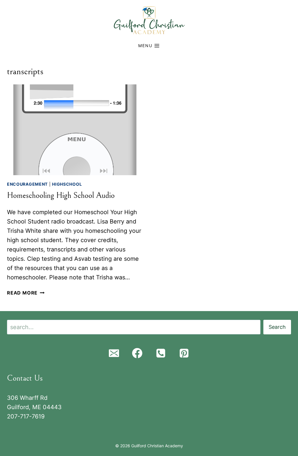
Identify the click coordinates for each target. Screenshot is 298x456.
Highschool (67, 184)
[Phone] (160, 353)
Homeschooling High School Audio (61, 195)
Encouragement (27, 184)
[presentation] (75, 129)
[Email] (114, 353)
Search (277, 327)
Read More (26, 293)
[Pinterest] (184, 353)
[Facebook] (137, 353)
